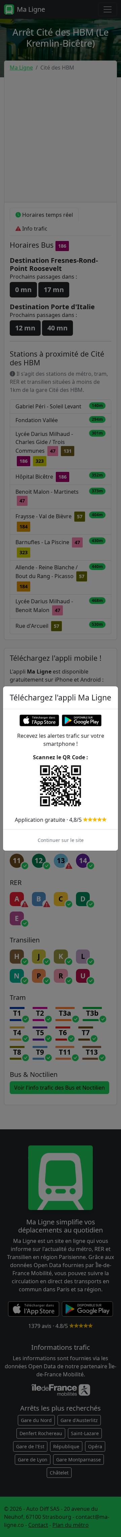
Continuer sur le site (61, 840)
